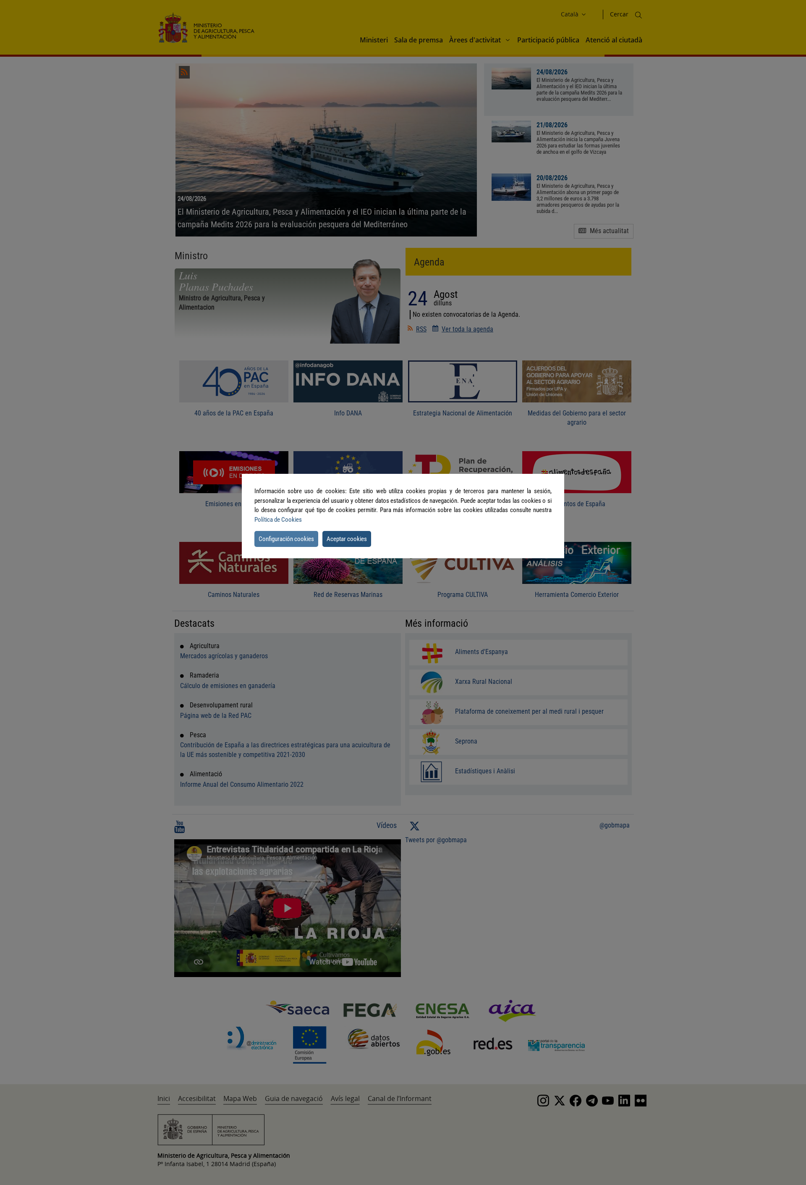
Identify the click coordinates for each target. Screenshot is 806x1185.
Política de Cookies (278, 519)
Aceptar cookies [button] (347, 539)
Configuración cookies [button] (286, 539)
